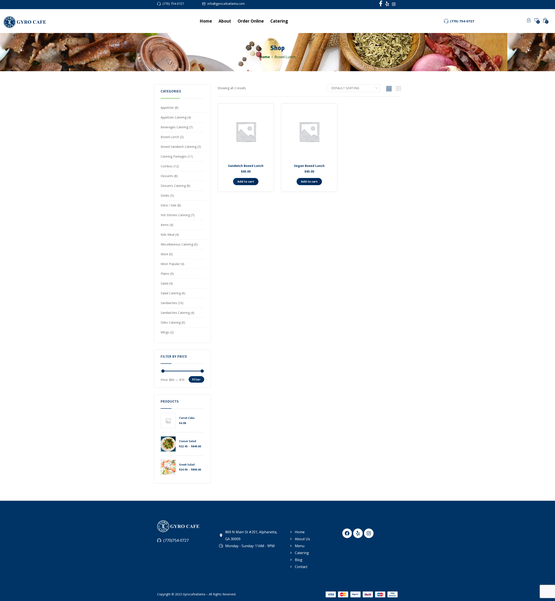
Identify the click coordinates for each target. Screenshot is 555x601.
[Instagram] (369, 533)
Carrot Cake (186, 418)
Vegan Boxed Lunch (309, 166)
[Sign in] (529, 21)
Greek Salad (187, 464)
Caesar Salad (187, 441)
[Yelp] (358, 533)
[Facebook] (347, 533)
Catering (279, 21)
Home (206, 21)
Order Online (251, 21)
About (225, 21)
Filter (196, 379)
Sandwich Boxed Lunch (245, 166)
